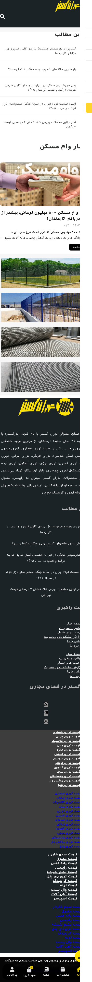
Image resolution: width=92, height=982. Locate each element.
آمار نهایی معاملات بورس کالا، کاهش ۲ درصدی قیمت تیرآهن (46, 592)
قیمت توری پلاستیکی (65, 776)
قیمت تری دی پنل (62, 876)
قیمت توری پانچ (69, 785)
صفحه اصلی (74, 624)
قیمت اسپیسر (65, 899)
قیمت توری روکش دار (64, 780)
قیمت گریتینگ (65, 881)
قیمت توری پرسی (67, 736)
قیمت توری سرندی (66, 758)
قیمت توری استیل (67, 754)
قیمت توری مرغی (67, 772)
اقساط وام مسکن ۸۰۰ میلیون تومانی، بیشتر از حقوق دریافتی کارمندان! (46, 216)
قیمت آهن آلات (64, 894)
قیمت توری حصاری (66, 732)
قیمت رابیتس (66, 868)
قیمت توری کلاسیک (66, 741)
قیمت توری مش (68, 745)
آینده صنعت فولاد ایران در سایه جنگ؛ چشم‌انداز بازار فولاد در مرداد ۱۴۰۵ (46, 575)
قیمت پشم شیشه (62, 872)
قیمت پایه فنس (64, 863)
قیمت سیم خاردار (62, 854)
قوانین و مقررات (70, 628)
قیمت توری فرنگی (67, 763)
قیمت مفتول (66, 859)
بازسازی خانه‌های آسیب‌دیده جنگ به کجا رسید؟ (42, 69)
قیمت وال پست (64, 890)
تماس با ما (74, 641)
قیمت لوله (68, 885)
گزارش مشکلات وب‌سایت (63, 637)
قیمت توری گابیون (67, 767)
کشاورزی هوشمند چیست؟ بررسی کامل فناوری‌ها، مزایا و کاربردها (46, 529)
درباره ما (76, 646)
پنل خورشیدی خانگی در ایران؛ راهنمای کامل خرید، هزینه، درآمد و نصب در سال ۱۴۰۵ (46, 558)
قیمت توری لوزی (67, 750)
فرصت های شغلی (69, 632)
